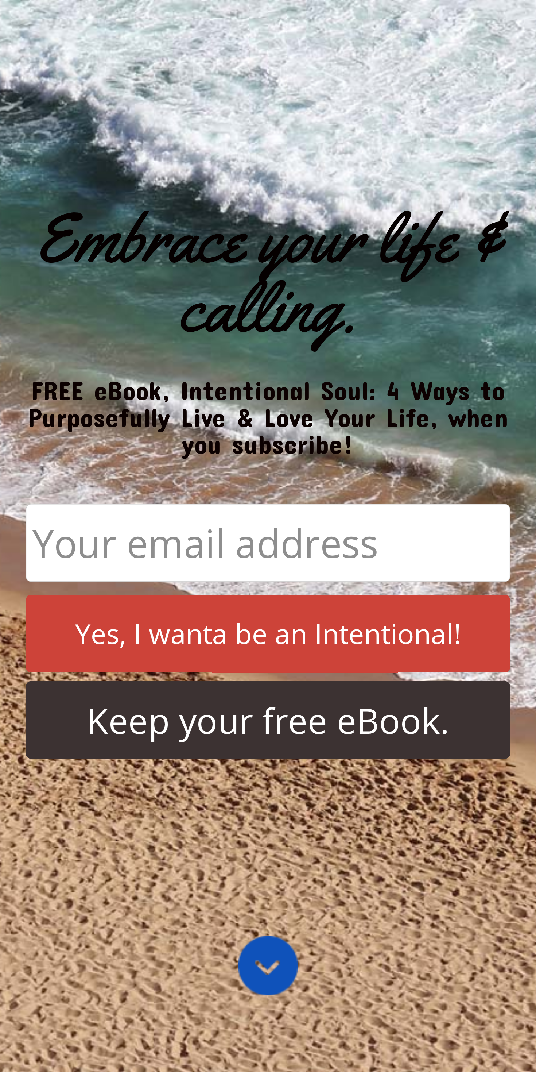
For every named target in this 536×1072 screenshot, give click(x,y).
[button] (268, 273)
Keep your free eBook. (268, 720)
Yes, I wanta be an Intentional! (268, 633)
